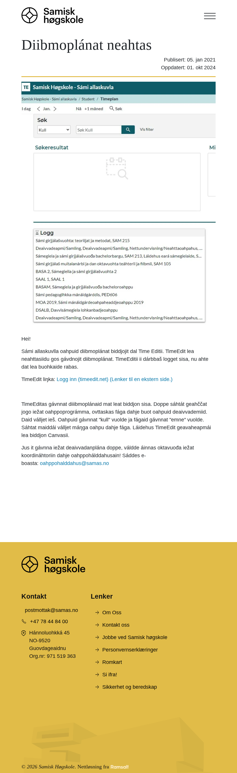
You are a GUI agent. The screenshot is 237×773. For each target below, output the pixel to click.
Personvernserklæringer (130, 650)
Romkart (112, 662)
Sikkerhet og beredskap (129, 687)
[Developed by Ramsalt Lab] (120, 767)
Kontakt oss (115, 625)
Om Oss (111, 612)
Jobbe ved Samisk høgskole (134, 637)
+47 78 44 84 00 (49, 621)
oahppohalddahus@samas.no (74, 463)
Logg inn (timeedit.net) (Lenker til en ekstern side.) (115, 379)
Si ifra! (109, 674)
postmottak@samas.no (51, 610)
